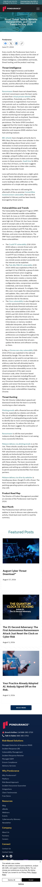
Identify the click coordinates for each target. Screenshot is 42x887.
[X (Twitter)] (11, 43)
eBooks (5, 809)
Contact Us (6, 849)
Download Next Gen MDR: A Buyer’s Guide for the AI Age (29, 2)
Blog (4, 805)
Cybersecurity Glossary (11, 819)
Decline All (11, 880)
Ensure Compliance (9, 762)
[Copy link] (22, 43)
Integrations (7, 789)
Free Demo (6, 796)
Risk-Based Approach (10, 782)
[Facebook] (5, 43)
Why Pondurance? (9, 775)
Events (5, 816)
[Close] (39, 863)
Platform (5, 779)
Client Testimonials (9, 792)
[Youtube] (11, 856)
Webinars (6, 812)
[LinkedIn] (16, 43)
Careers (5, 839)
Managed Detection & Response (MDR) (17, 745)
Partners (5, 836)
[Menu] (38, 9)
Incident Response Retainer (13, 755)
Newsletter (6, 823)
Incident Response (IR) (11, 749)
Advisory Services (9, 766)
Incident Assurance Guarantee (14, 786)
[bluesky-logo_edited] (3, 856)
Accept (31, 880)
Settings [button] (21, 884)
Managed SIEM (8, 759)
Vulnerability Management (12, 752)
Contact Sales (7, 852)
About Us (5, 832)
